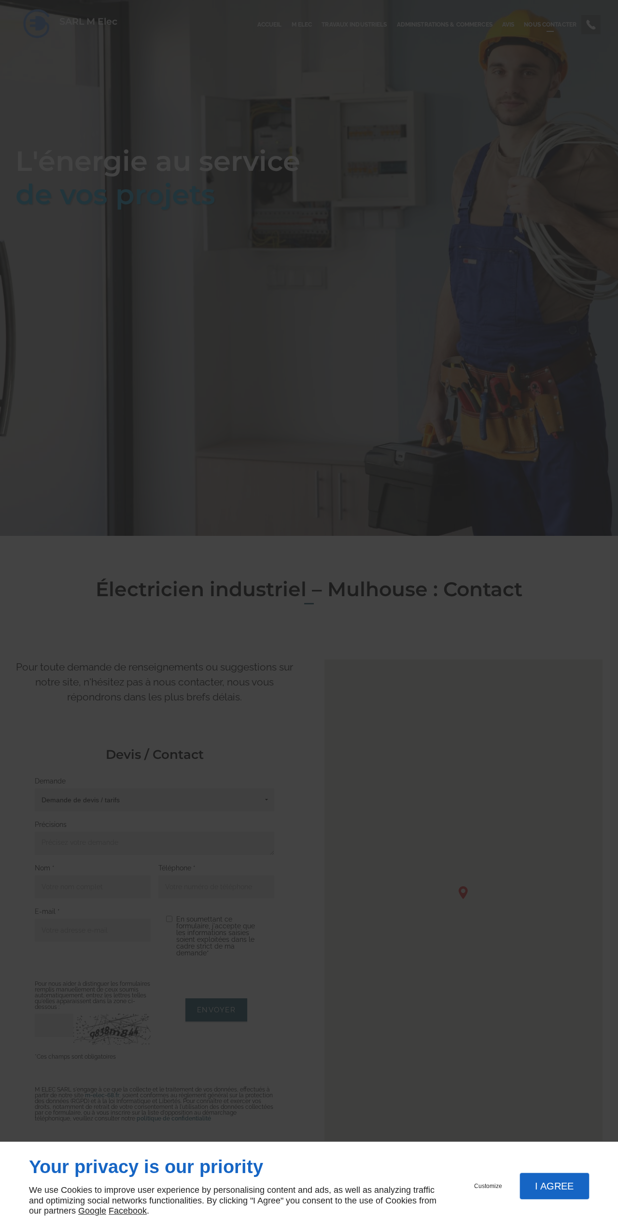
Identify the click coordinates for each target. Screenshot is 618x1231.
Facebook (128, 1211)
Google (92, 1211)
